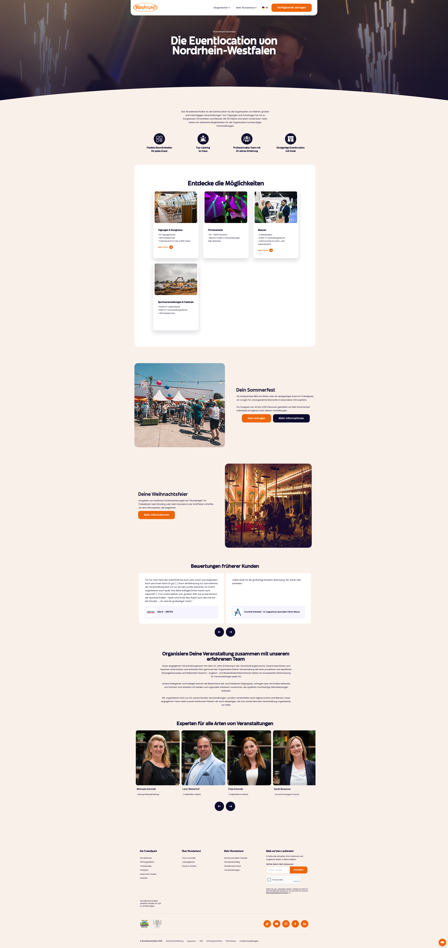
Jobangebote (188, 862)
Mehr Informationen (291, 418)
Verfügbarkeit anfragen (291, 8)
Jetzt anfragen (256, 418)
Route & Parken (189, 866)
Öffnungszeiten (147, 862)
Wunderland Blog (232, 862)
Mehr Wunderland (245, 8)
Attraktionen (146, 858)
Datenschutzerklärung (174, 941)
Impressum (191, 941)
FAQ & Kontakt (189, 858)
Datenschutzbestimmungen (277, 893)
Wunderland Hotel (232, 866)
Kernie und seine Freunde (235, 858)
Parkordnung (231, 941)
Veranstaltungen (232, 870)
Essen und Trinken (148, 874)
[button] (221, 8)
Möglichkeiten (221, 8)
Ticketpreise (145, 866)
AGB (201, 941)
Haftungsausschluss (214, 941)
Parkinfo (144, 878)
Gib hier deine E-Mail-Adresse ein (279, 864)
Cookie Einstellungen (249, 941)
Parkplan (144, 870)
